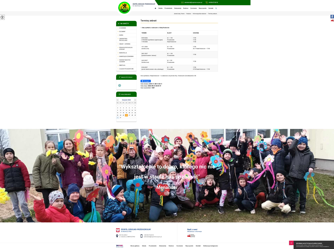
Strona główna (155, 8)
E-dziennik (122, 28)
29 (135, 115)
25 (123, 115)
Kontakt (211, 8)
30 (117, 117)
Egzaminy (122, 31)
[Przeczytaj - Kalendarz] (129, 95)
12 (126, 110)
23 (117, 115)
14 (132, 110)
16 (117, 112)
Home (182, 13)
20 (129, 112)
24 (120, 115)
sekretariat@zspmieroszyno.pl (193, 2)
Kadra (121, 35)
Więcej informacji (119, 85)
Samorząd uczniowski (126, 56)
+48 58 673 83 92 (213, 2)
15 (135, 110)
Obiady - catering (124, 44)
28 (132, 115)
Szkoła (160, 8)
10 (120, 110)
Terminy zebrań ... (212, 13)
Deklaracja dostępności (210, 246)
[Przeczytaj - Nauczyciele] (129, 77)
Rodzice (185, 8)
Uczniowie (193, 8)
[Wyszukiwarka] (216, 8)
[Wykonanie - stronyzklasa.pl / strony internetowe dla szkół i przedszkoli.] (119, 246)
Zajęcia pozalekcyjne (126, 69)
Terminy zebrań (148, 20)
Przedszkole (168, 8)
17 (120, 112)
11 (123, 110)
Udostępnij (147, 81)
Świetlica (122, 65)
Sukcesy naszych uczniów (124, 60)
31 (120, 117)
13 (129, 110)
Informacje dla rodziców (199, 13)
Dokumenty (177, 8)
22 (135, 112)
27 (129, 115)
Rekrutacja (123, 53)
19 (126, 112)
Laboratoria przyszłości (123, 39)
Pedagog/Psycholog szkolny (125, 48)
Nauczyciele (202, 8)
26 (126, 115)
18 (123, 112)
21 (132, 112)
